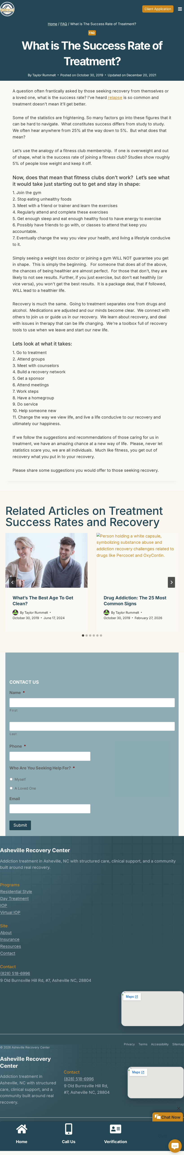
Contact (7, 953)
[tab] (83, 635)
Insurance (10, 939)
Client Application (158, 9)
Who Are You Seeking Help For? (42, 768)
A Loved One (25, 788)
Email (14, 798)
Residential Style (16, 891)
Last (13, 734)
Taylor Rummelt (44, 75)
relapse (115, 97)
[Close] (178, 1108)
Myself (20, 779)
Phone (17, 746)
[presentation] (46, 560)
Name (17, 692)
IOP (3, 905)
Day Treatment (14, 898)
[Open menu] (180, 8)
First (14, 710)
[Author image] (15, 612)
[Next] (171, 582)
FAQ (92, 33)
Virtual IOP (10, 912)
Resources (10, 946)
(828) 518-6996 (15, 973)
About (6, 932)
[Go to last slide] (12, 582)
